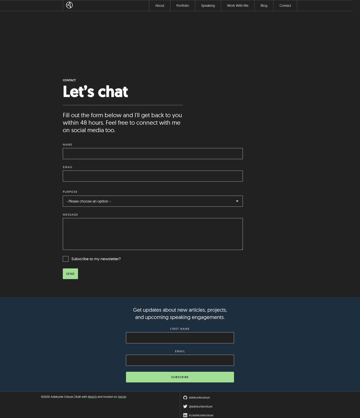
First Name (180, 329)
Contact (285, 5)
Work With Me (237, 5)
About (159, 5)
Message (70, 215)
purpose (70, 192)
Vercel (122, 397)
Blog (264, 5)
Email (68, 167)
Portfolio (182, 5)
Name (67, 145)
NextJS (92, 397)
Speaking (208, 5)
